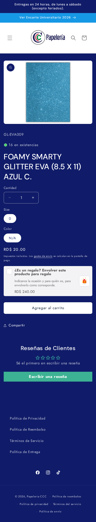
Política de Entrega (25, 451)
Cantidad (10, 187)
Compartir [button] (17, 325)
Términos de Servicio (27, 440)
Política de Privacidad (27, 418)
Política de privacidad (34, 504)
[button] (9, 38)
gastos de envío (43, 256)
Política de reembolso (66, 496)
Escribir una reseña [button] (48, 376)
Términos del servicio (67, 504)
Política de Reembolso (28, 429)
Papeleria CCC (37, 496)
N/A (12, 238)
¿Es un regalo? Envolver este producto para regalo (40, 272)
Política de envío (50, 511)
